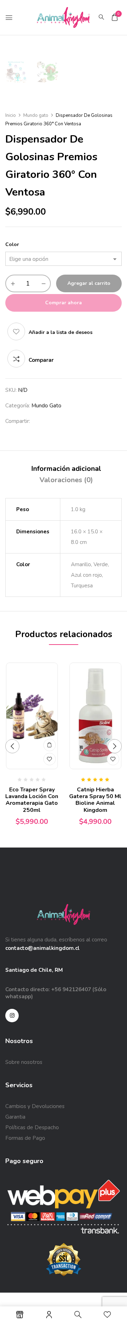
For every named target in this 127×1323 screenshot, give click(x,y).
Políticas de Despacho (32, 1127)
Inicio (10, 115)
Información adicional (66, 468)
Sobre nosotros (23, 1062)
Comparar (41, 360)
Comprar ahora (63, 302)
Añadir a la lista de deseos (60, 332)
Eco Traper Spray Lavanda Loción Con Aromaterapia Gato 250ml (31, 800)
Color (12, 244)
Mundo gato (35, 115)
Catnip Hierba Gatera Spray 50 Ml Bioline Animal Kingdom (95, 800)
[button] (114, 17)
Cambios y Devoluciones (35, 1106)
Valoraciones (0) (66, 480)
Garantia (15, 1116)
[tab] (66, 468)
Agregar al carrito (88, 283)
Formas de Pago (25, 1138)
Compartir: (17, 421)
